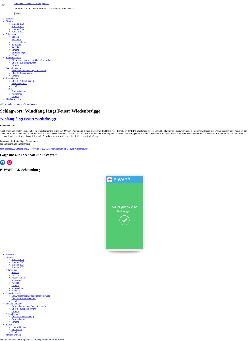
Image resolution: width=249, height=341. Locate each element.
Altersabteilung (13, 78)
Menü (18, 14)
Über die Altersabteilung (23, 81)
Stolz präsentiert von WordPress (49, 339)
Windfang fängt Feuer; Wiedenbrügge (28, 119)
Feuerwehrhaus (19, 42)
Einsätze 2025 (18, 26)
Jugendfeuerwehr (13, 68)
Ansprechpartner (19, 83)
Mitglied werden (13, 99)
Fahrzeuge (16, 39)
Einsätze (9, 21)
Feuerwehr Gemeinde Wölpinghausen (31, 3)
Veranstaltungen (19, 52)
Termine (15, 50)
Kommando (17, 94)
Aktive (9, 88)
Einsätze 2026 (18, 24)
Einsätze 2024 (18, 29)
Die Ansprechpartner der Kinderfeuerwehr (31, 60)
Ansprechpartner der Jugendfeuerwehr (29, 70)
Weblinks (16, 55)
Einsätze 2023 (18, 31)
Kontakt (15, 47)
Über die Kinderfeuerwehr (24, 63)
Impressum (16, 44)
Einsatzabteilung (19, 91)
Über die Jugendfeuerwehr (24, 73)
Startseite (10, 18)
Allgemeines (11, 34)
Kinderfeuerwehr (13, 57)
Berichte (15, 37)
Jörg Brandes (6, 149)
